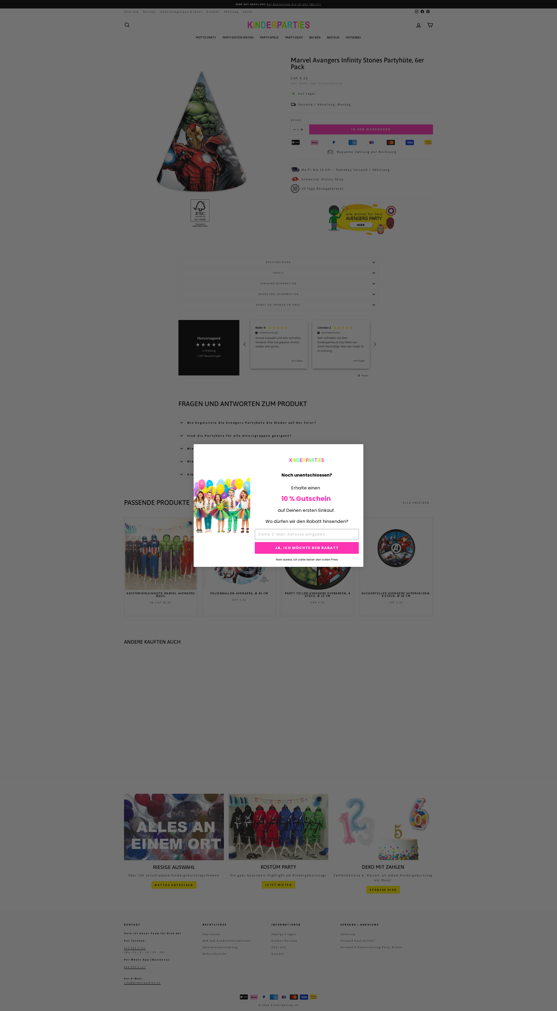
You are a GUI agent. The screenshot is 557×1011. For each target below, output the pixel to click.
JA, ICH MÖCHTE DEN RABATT (307, 547)
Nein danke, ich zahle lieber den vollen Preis (307, 559)
